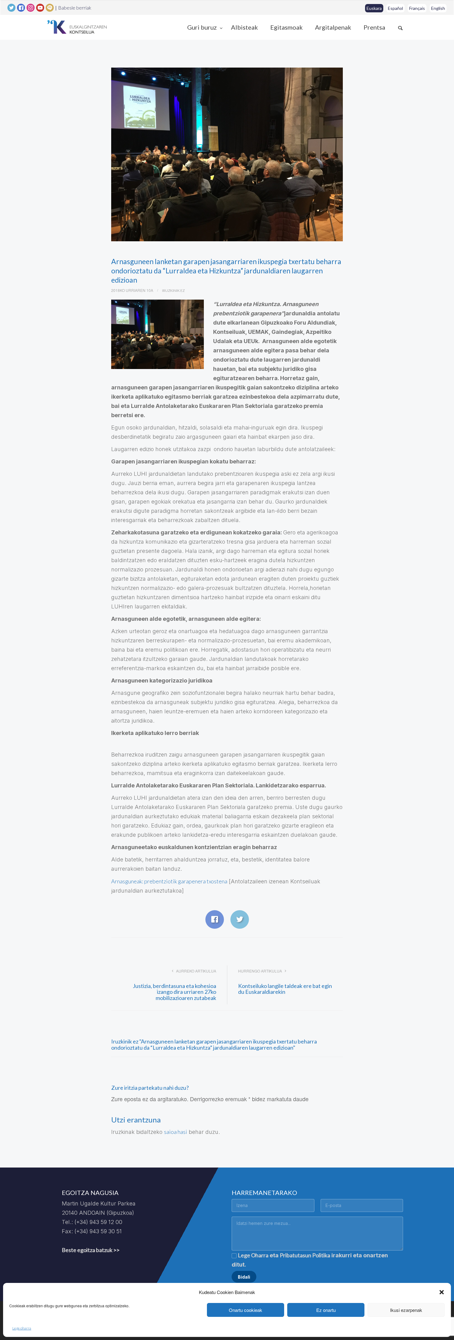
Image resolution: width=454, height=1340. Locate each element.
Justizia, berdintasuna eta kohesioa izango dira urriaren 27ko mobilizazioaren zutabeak (174, 992)
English (438, 8)
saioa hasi (175, 1131)
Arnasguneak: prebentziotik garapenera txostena (169, 881)
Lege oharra (21, 1328)
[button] (442, 1292)
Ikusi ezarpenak (406, 1310)
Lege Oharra (253, 1255)
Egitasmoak (286, 27)
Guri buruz (202, 27)
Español (395, 8)
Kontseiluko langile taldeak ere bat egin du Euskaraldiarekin (285, 988)
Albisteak (244, 27)
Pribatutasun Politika (305, 1255)
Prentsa (374, 27)
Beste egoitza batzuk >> (91, 1250)
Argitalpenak (333, 27)
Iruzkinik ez (173, 290)
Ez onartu (326, 1310)
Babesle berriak (74, 7)
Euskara (374, 8)
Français (417, 8)
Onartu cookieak (245, 1310)
